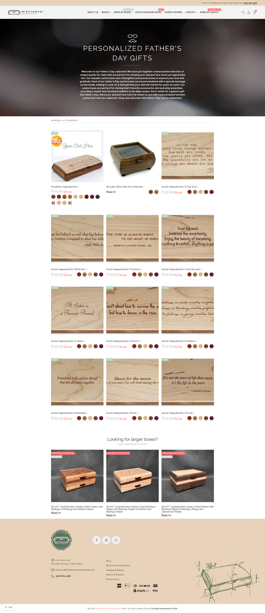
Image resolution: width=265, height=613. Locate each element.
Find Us (205, 3)
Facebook (96, 540)
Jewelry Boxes (123, 11)
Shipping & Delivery (115, 570)
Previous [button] (51, 484)
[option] (77, 482)
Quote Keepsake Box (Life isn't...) (123, 341)
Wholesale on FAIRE (218, 3)
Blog (108, 561)
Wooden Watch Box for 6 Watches (124, 187)
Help (107, 12)
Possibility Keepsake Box (64, 187)
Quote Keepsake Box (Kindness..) (178, 341)
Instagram (116, 540)
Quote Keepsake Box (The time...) (124, 269)
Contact (190, 12)
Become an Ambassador (118, 565)
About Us (93, 12)
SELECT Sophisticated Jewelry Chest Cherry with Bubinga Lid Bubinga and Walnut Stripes (77, 508)
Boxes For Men (173, 12)
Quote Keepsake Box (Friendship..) (69, 413)
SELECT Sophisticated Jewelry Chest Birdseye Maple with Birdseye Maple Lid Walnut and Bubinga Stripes (130, 509)
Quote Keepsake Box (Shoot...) (122, 413)
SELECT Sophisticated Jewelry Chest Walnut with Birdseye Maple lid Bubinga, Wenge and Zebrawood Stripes (187, 509)
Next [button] (213, 484)
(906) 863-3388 (250, 3)
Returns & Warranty (115, 574)
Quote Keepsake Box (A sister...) (67, 341)
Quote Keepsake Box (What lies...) (69, 269)
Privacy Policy (112, 579)
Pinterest (106, 540)
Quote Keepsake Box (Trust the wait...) (181, 269)
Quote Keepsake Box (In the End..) (179, 187)
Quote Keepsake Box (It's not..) (177, 413)
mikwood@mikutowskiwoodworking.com (75, 570)
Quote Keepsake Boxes (149, 11)
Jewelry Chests (210, 11)
